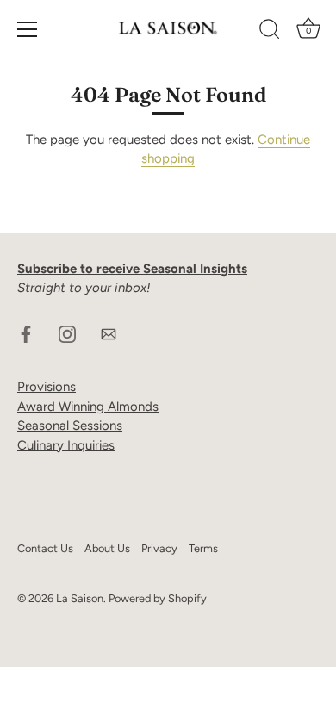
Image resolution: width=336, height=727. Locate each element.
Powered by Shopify (158, 598)
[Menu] (28, 29)
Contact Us (45, 548)
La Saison (79, 598)
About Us (107, 548)
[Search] (270, 32)
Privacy (159, 548)
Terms (203, 548)
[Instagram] (67, 333)
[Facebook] (25, 333)
